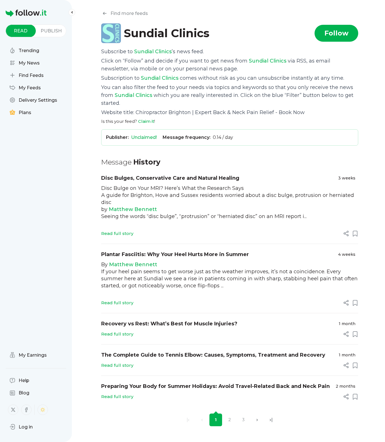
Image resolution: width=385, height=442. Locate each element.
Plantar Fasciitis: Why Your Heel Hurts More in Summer (175, 254)
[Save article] (355, 233)
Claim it (146, 121)
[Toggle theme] (43, 410)
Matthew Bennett (133, 209)
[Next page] (257, 420)
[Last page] (271, 420)
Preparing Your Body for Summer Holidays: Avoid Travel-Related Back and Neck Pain (215, 386)
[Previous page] (202, 420)
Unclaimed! (144, 137)
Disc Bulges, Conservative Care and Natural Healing (170, 178)
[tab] (21, 31)
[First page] (188, 420)
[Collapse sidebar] (71, 12)
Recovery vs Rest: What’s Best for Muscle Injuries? (169, 324)
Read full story (117, 233)
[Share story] (346, 233)
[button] (21, 427)
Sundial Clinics (153, 51)
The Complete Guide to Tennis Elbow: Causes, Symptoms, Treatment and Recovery (213, 355)
